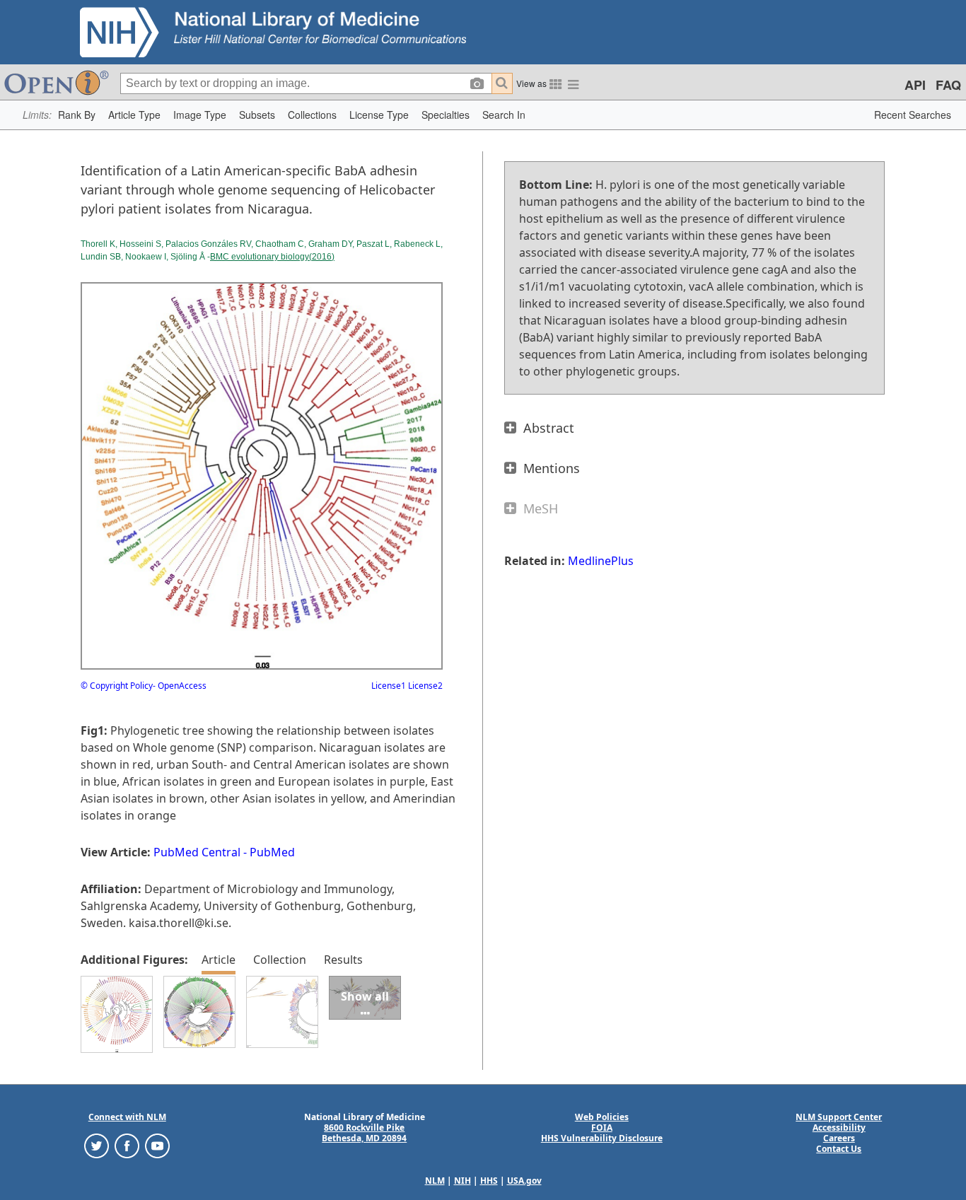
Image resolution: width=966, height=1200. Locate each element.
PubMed (272, 852)
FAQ (948, 85)
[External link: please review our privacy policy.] (96, 1145)
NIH (462, 1181)
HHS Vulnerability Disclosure (602, 1138)
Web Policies (602, 1117)
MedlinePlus (601, 561)
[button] (76, 114)
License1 (388, 686)
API (915, 85)
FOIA (601, 1128)
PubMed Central (196, 852)
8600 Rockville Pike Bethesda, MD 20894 (364, 1133)
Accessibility (839, 1128)
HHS (489, 1181)
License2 (424, 686)
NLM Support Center (839, 1117)
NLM (435, 1181)
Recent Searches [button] (912, 114)
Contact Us (838, 1149)
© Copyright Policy (117, 686)
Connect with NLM (127, 1117)
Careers (839, 1138)
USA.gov (524, 1181)
